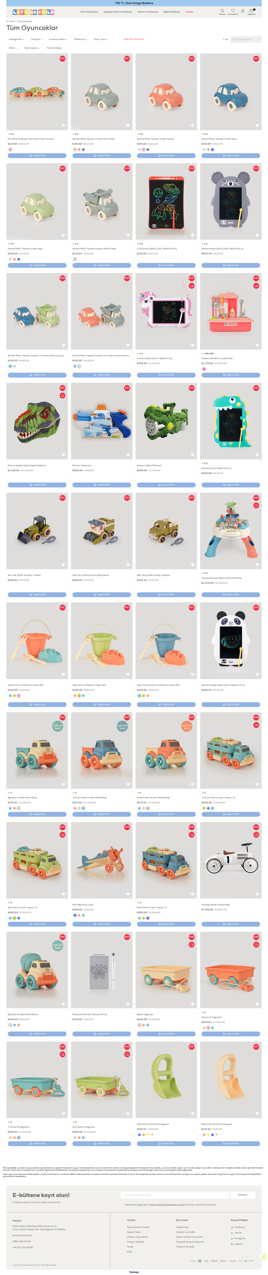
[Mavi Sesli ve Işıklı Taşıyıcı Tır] (166, 860)
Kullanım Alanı (57, 39)
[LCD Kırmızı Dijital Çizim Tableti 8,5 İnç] (166, 201)
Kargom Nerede (135, 1242)
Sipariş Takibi (134, 1232)
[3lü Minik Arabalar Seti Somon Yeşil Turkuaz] (37, 91)
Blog (129, 1252)
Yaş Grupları (31, 48)
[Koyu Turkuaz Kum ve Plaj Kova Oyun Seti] (166, 640)
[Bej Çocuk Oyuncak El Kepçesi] (231, 1080)
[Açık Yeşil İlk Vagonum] (102, 1080)
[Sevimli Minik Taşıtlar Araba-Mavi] (231, 91)
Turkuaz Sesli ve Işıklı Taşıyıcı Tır (218, 798)
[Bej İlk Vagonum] (166, 970)
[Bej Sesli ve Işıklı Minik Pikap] (37, 750)
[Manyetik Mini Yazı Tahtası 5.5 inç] (102, 970)
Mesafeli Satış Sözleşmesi (190, 1242)
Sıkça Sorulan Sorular (138, 1227)
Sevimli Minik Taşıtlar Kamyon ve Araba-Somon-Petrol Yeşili (101, 356)
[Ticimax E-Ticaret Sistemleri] (134, 1272)
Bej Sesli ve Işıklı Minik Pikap (22, 798)
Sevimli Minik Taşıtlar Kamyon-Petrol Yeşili (94, 249)
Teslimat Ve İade (185, 1247)
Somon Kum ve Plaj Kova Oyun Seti (26, 685)
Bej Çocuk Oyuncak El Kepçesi (217, 1124)
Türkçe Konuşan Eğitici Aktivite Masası (222, 578)
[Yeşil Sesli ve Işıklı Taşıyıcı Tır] (37, 860)
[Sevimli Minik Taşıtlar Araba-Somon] (166, 91)
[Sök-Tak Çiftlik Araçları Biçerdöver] (102, 531)
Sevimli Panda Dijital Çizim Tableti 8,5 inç (223, 685)
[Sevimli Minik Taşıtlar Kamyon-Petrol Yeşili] (102, 201)
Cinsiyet (35, 39)
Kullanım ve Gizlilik (185, 1232)
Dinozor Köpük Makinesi (149, 466)
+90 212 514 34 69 (23, 1248)
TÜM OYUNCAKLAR (89, 12)
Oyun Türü (100, 39)
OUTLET (189, 12)
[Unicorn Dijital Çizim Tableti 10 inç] (166, 311)
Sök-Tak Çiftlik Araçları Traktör (24, 575)
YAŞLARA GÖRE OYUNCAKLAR (117, 12)
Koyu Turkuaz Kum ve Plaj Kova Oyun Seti (158, 685)
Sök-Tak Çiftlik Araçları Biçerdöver (90, 575)
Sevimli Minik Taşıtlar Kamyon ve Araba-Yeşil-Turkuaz (36, 356)
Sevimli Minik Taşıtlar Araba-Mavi (219, 139)
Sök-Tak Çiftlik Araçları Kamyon (153, 575)
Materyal (79, 39)
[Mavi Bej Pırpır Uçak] (102, 860)
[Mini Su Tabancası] (102, 421)
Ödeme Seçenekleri (137, 1237)
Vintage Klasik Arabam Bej (215, 905)
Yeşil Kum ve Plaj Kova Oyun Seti (89, 685)
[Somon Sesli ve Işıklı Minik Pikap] (166, 750)
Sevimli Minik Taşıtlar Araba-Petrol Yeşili (93, 139)
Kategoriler (15, 39)
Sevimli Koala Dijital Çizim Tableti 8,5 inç (223, 249)
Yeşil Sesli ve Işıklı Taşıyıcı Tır (23, 908)
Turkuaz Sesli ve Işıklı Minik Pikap (89, 798)
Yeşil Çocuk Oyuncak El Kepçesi (153, 1124)
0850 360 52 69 (22, 1242)
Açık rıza (141, 1205)
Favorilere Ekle (63, 126)
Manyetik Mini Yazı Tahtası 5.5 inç (89, 1015)
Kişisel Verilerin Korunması (189, 1237)
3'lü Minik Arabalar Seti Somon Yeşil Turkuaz (31, 139)
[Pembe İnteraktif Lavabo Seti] (231, 311)
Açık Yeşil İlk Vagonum (83, 1127)
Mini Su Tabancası (81, 466)
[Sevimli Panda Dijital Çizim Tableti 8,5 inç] (231, 640)
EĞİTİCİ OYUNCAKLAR (148, 12)
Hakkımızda (182, 1227)
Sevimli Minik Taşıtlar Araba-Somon (155, 139)
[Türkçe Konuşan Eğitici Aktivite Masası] (231, 531)
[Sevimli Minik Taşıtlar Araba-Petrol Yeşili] (102, 91)
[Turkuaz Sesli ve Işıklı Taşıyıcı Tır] (231, 750)
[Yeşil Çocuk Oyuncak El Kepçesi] (166, 1080)
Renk (12, 48)
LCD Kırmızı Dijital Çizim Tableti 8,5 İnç (157, 249)
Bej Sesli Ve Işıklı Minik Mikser (23, 1015)
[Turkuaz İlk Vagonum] (37, 1080)
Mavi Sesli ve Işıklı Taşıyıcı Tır (152, 908)
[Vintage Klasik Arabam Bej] (231, 860)
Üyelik (130, 1247)
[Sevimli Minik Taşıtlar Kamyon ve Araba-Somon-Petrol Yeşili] (102, 311)
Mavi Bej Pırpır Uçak (82, 905)
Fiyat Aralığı (54, 48)
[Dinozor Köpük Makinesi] (166, 421)
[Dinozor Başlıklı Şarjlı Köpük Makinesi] (37, 421)
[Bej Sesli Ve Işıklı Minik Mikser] (37, 970)
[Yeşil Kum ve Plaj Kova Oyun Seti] (102, 640)
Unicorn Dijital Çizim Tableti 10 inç (154, 359)
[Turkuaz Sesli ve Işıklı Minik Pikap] (102, 750)
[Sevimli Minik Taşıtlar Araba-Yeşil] (37, 201)
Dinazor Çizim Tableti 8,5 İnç (216, 468)
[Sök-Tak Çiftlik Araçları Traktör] (37, 531)
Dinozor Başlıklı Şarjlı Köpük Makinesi (27, 466)
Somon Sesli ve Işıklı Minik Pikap (153, 798)
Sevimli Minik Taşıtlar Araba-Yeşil (25, 249)
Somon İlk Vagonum (212, 1017)
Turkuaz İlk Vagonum (18, 1127)
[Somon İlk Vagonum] (231, 970)
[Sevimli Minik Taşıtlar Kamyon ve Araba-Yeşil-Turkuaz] (37, 311)
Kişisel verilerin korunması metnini (167, 1205)
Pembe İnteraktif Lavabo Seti (217, 359)
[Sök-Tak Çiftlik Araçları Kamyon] (166, 531)
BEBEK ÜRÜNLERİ (172, 12)
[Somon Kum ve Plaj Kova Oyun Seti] (37, 640)
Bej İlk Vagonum (145, 1015)
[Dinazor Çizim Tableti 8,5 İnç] (231, 421)
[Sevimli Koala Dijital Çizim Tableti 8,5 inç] (231, 201)
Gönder (242, 1195)
